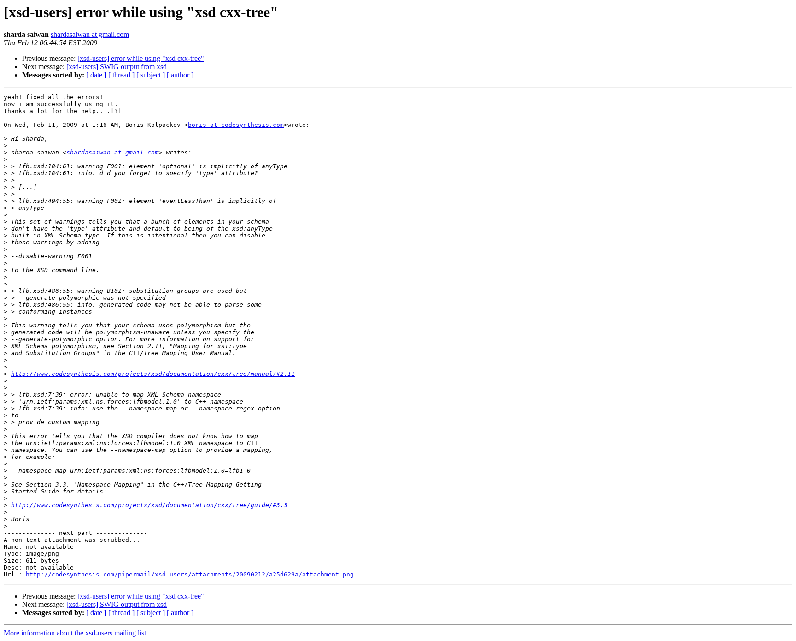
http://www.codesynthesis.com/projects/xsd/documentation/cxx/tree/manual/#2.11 (153, 373)
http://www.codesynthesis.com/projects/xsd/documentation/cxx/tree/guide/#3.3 (149, 505)
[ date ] (96, 75)
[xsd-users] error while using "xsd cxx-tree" (140, 58)
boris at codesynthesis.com (236, 124)
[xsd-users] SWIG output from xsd (116, 67)
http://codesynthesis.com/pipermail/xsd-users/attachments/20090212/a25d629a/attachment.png (190, 574)
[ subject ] (150, 75)
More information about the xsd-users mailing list (75, 633)
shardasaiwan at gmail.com (90, 34)
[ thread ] (121, 75)
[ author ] (180, 75)
